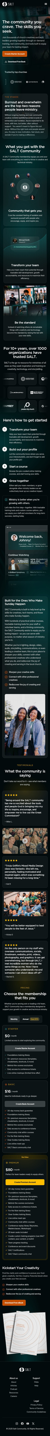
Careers (13, 1396)
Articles (13, 1385)
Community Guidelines (36, 1412)
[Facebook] (22, 1423)
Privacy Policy (36, 1405)
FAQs (36, 1382)
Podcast (13, 1389)
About (13, 1382)
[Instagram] (16, 1423)
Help (36, 1385)
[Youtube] (27, 1423)
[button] (46, 4)
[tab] (14, 1019)
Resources (13, 1392)
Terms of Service (36, 1408)
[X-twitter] (33, 1423)
